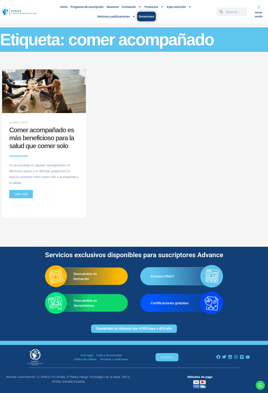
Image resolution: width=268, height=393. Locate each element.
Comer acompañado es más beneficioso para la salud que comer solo (41, 138)
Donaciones (146, 16)
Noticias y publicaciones (114, 16)
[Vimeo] (242, 357)
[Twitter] (224, 357)
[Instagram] (236, 357)
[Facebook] (218, 357)
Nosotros (113, 7)
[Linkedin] (230, 357)
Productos (151, 7)
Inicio (64, 7)
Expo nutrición (176, 7)
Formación (129, 7)
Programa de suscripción (87, 7)
